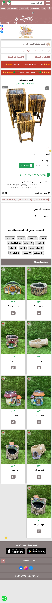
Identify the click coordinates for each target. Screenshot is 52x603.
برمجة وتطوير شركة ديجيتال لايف (26, 576)
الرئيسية (47, 51)
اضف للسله (26, 165)
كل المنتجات (36, 51)
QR (4, 193)
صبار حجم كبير (12, 8)
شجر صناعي (24, 8)
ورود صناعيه (35, 8)
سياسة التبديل (25, 199)
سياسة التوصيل (42, 199)
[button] (8, 3)
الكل (43, 8)
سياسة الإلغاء (9, 199)
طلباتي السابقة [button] (42, 57)
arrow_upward (2, 560)
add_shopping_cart (39, 313)
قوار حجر (26, 51)
